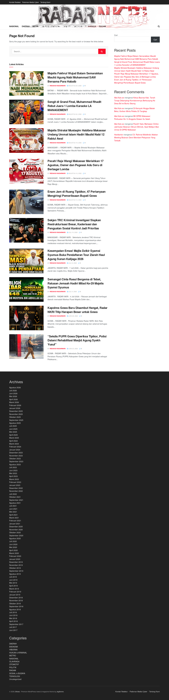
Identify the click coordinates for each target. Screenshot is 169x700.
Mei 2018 (13, 618)
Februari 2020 (15, 556)
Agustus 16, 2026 (74, 173)
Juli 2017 (13, 627)
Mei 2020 (13, 547)
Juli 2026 (13, 390)
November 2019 (16, 565)
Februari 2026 (15, 405)
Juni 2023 (13, 470)
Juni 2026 (13, 393)
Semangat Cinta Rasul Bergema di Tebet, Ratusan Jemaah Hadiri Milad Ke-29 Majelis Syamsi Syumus (76, 283)
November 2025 (16, 414)
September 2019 (16, 571)
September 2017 (16, 624)
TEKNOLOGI (14, 676)
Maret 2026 (14, 402)
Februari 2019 (15, 591)
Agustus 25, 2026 (74, 86)
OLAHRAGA (14, 661)
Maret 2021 (14, 517)
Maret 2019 (14, 588)
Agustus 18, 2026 (74, 143)
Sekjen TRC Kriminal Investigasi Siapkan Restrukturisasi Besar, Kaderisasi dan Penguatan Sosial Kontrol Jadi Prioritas (74, 224)
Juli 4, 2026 (72, 291)
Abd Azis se (119, 97)
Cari (116, 35)
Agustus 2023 (15, 464)
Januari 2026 (14, 408)
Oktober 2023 (15, 458)
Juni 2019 (13, 580)
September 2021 (16, 500)
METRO (12, 655)
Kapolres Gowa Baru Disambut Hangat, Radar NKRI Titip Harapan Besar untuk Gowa (77, 310)
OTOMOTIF (14, 664)
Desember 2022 (16, 488)
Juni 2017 (13, 630)
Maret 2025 (14, 437)
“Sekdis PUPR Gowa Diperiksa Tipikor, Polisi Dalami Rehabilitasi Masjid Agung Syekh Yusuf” (77, 340)
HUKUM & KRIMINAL (18, 652)
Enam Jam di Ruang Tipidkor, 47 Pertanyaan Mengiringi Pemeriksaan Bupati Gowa (76, 193)
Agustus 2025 (15, 423)
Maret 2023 (14, 479)
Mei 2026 (13, 396)
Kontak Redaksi (15, 2)
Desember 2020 (16, 526)
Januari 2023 (14, 485)
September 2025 (16, 420)
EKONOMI (13, 646)
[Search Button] (102, 51)
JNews (17, 691)
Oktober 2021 (15, 497)
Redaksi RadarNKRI (57, 86)
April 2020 (13, 550)
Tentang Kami (45, 2)
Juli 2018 (13, 612)
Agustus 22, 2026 (74, 114)
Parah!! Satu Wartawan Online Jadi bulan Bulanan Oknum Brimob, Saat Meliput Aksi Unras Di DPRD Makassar (136, 127)
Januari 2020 (14, 559)
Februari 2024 (15, 446)
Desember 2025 (16, 411)
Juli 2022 (13, 494)
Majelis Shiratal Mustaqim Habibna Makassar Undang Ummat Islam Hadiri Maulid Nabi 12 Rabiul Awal (77, 134)
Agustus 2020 (15, 538)
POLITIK (12, 667)
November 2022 (16, 491)
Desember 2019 (16, 562)
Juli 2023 (13, 467)
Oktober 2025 (15, 417)
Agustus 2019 (15, 574)
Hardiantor (118, 134)
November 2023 (16, 455)
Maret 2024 (14, 443)
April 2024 (13, 440)
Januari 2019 (14, 594)
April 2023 (13, 476)
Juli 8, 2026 (72, 263)
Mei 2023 (13, 473)
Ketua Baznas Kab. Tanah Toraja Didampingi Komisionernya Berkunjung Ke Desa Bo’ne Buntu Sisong (134, 100)
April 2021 (13, 514)
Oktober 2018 (15, 603)
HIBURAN (13, 649)
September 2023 (16, 461)
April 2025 (13, 435)
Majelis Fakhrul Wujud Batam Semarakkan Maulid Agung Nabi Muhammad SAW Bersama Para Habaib (75, 77)
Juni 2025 (13, 429)
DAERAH (13, 643)
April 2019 (13, 585)
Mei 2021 (13, 511)
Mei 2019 (13, 582)
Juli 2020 (13, 541)
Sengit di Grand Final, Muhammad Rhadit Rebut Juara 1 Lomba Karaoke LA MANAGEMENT (74, 106)
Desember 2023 (16, 452)
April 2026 (13, 399)
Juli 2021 (13, 505)
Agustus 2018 (15, 609)
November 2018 (16, 600)
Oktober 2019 (15, 568)
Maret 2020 (14, 553)
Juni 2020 (13, 544)
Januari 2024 (14, 449)
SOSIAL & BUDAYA (17, 673)
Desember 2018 (16, 597)
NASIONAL (13, 658)
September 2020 (16, 535)
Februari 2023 (15, 482)
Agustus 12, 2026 (74, 200)
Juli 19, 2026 (73, 232)
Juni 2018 (13, 615)
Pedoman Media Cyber (30, 2)
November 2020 (16, 529)
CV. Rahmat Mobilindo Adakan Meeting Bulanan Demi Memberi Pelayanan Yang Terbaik (136, 137)
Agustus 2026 (15, 387)
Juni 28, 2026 (73, 316)
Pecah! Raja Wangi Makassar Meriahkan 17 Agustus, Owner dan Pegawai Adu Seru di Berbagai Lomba (76, 165)
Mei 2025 (13, 431)
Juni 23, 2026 (73, 348)
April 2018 (13, 621)
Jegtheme (60, 691)
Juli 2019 (13, 576)
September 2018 (16, 606)
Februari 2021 (15, 520)
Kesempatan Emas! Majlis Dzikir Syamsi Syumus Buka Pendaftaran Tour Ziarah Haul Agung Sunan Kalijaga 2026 (76, 255)
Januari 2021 (14, 523)
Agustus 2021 (15, 503)
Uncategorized (15, 679)
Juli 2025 (13, 426)
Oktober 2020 (15, 532)
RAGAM (12, 670)
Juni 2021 (13, 508)
